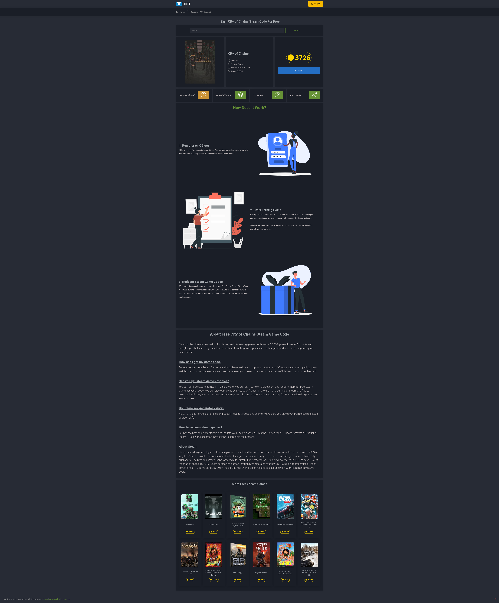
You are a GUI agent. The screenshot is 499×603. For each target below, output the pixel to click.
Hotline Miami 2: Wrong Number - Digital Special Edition (213, 572)
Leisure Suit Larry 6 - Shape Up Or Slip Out (285, 573)
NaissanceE (213, 525)
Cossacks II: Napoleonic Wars (190, 573)
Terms (45, 599)
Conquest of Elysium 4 (261, 525)
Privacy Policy (54, 599)
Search (297, 30)
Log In (317, 4)
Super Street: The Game (285, 525)
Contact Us (65, 599)
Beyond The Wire (261, 573)
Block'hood (190, 525)
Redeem (298, 70)
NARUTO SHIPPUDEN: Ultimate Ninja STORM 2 (309, 524)
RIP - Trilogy (237, 573)
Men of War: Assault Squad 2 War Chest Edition (309, 572)
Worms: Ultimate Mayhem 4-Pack (238, 525)
